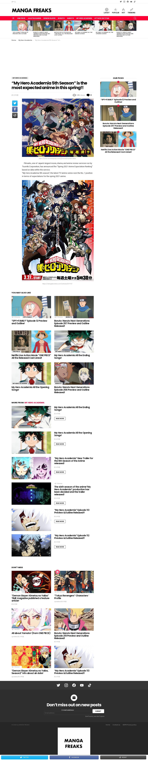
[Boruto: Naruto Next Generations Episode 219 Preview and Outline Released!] (74, 619)
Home (108, 725)
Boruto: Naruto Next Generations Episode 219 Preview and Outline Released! (72, 636)
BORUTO (61, 18)
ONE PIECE (21, 18)
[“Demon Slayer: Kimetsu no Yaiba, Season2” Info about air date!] (31, 657)
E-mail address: (68, 710)
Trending (131, 13)
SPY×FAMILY (27, 317)
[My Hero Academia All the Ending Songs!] (84, 25)
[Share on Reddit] (15, 115)
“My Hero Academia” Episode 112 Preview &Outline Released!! (71, 537)
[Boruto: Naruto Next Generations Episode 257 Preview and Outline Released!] (42, 25)
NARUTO (70, 18)
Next (135, 29)
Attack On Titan (101, 18)
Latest (107, 13)
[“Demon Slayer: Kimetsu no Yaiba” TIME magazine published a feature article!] (31, 582)
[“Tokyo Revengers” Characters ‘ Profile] (74, 582)
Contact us (116, 725)
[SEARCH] (135, 18)
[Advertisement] (74, 57)
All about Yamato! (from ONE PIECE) (31, 633)
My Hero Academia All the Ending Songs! (83, 33)
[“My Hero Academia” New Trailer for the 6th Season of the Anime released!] (31, 468)
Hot (123, 13)
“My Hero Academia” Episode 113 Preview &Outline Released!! (71, 511)
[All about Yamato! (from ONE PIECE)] (31, 619)
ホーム (14, 2)
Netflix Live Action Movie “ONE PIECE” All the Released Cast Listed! (63, 33)
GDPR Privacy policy (129, 725)
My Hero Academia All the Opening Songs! (104, 33)
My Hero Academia (84, 18)
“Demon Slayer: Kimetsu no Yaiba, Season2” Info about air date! (30, 672)
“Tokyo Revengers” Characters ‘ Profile (71, 597)
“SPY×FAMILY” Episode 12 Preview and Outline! (20, 33)
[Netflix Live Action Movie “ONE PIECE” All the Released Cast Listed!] (63, 25)
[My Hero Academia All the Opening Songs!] (105, 25)
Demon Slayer (49, 18)
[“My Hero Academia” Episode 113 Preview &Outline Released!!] (31, 520)
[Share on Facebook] (15, 109)
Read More (60, 418)
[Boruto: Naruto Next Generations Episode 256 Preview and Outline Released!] (126, 25)
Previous (13, 29)
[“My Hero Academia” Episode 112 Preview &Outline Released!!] (31, 545)
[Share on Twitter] (15, 103)
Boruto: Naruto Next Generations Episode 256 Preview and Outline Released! (125, 34)
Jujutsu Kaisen (34, 18)
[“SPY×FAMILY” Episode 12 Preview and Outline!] (22, 25)
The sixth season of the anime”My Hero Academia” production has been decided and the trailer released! (72, 490)
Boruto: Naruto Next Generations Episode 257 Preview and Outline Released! (41, 34)
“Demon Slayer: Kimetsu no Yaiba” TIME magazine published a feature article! (30, 598)
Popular (115, 13)
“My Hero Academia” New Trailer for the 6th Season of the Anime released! (73, 461)
